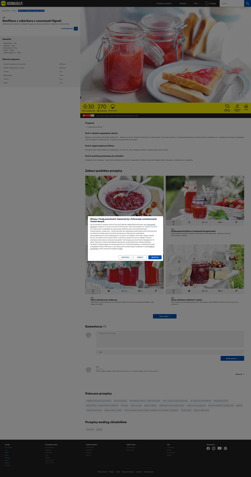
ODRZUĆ (140, 257)
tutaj (120, 249)
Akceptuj (155, 257)
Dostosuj (125, 257)
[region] (125, 238)
